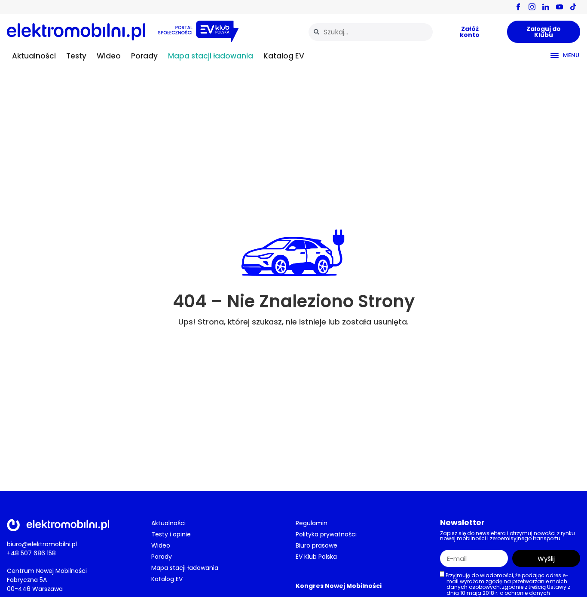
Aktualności (34, 56)
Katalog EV (283, 56)
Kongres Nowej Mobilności (339, 586)
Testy (76, 56)
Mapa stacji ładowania (210, 56)
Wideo (109, 56)
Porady (144, 56)
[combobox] (371, 32)
